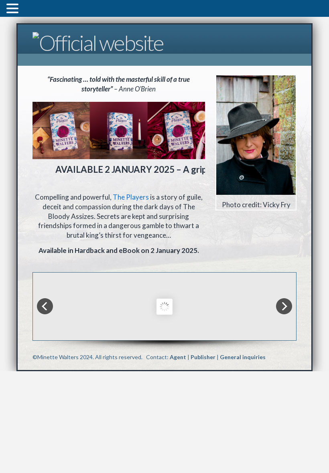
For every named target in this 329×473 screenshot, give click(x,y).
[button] (13, 9)
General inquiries (243, 357)
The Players (131, 197)
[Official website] (97, 41)
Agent (178, 357)
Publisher (203, 357)
